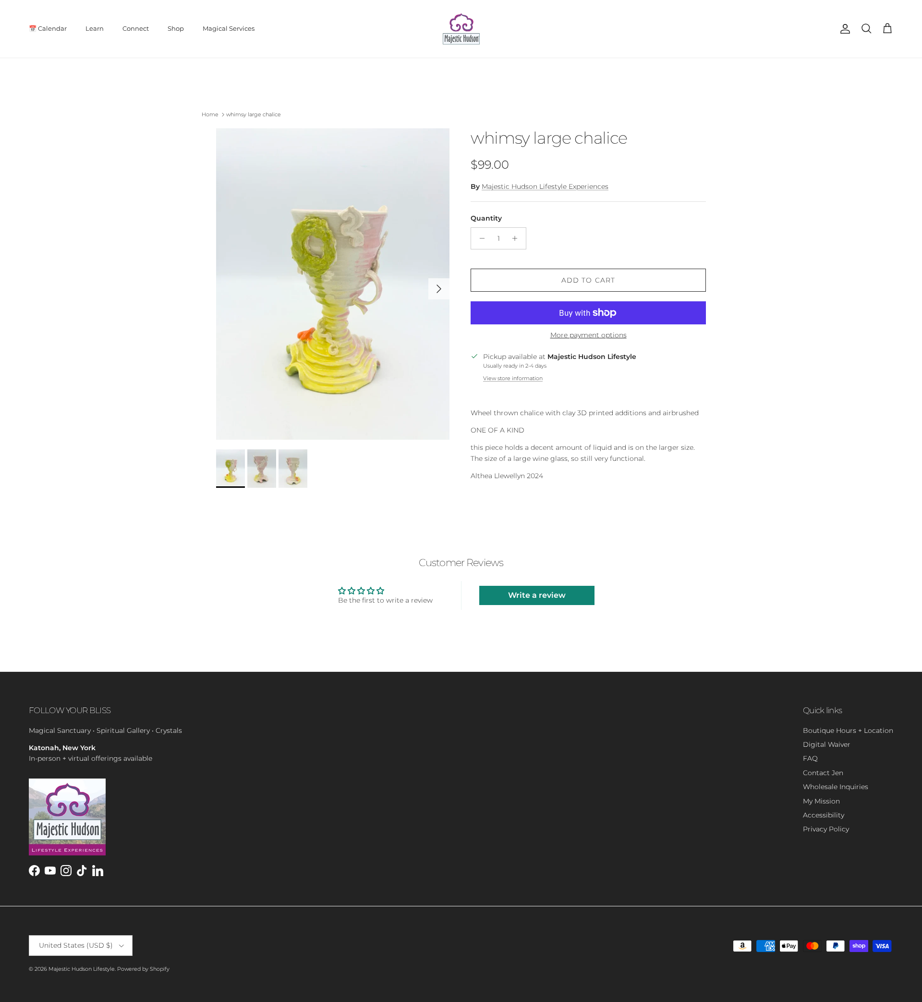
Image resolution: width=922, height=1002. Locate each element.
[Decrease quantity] (479, 238)
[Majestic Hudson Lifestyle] (461, 29)
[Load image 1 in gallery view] (332, 284)
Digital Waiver (826, 744)
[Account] (843, 29)
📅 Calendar (48, 28)
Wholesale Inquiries (835, 786)
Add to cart (588, 280)
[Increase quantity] (517, 238)
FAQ (810, 758)
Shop (176, 28)
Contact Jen (823, 772)
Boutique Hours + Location (848, 730)
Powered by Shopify (143, 968)
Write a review (537, 595)
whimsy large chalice (253, 114)
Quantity (486, 218)
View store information (513, 378)
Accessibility (823, 815)
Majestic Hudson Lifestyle (82, 968)
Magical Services (229, 28)
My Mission (821, 801)
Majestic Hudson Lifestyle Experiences (545, 186)
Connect (135, 28)
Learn (94, 28)
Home (210, 114)
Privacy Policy (826, 829)
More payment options (588, 335)
